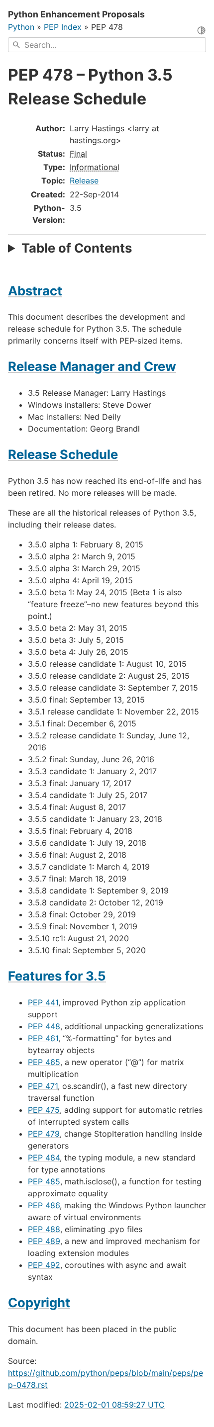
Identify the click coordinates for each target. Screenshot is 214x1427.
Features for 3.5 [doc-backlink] (57, 975)
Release (84, 180)
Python (21, 27)
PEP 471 (43, 1086)
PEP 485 (44, 1181)
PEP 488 (44, 1229)
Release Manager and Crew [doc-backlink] (92, 366)
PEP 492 (44, 1265)
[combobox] (107, 44)
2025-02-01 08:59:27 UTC (114, 1405)
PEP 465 (44, 1062)
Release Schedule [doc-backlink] (63, 454)
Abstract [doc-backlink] (35, 290)
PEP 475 (44, 1110)
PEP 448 (44, 1026)
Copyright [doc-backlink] (39, 1302)
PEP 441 (43, 1002)
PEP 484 (44, 1157)
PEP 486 (44, 1205)
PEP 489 (44, 1241)
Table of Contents (76, 248)
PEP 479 (44, 1134)
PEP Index (63, 27)
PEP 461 (43, 1038)
